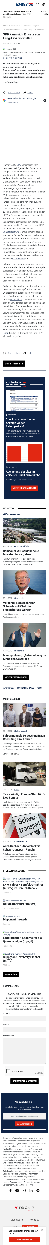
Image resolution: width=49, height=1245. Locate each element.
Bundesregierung (11, 232)
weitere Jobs (11, 974)
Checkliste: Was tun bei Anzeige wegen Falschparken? (20, 423)
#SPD (39, 688)
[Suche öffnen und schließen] (37, 4)
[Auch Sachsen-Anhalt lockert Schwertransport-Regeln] (24, 825)
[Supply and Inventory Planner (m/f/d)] (19, 954)
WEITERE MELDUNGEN (16, 677)
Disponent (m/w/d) (15, 919)
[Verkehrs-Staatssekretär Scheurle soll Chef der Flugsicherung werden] (24, 582)
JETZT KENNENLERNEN (24, 488)
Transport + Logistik (31, 26)
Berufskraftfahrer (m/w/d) (19, 903)
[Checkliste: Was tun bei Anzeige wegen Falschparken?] (24, 400)
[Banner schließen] (41, 1230)
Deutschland (16, 299)
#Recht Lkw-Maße (25, 688)
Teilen (30, 92)
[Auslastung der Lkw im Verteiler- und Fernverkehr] (24, 452)
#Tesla (16, 790)
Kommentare (14, 92)
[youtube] (17, 1190)
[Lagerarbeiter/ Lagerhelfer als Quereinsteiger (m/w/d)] (24, 933)
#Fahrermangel (20, 731)
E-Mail (5, 1014)
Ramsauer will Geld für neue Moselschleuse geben (21, 552)
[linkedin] (31, 1190)
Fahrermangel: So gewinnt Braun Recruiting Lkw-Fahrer (24, 737)
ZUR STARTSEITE (14, 363)
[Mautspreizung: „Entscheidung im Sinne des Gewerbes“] (24, 635)
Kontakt (34, 1219)
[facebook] (10, 1190)
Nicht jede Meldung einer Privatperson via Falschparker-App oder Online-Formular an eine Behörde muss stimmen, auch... (23, 433)
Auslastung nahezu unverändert (19, 480)
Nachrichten (16, 26)
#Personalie (11, 514)
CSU (6, 333)
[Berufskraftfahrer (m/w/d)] (15, 901)
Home (5, 26)
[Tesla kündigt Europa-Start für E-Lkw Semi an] (24, 774)
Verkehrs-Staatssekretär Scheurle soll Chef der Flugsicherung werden (19, 606)
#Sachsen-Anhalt (21, 841)
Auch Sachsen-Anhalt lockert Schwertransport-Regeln (21, 847)
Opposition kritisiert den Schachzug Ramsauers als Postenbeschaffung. (23, 615)
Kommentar (8, 1036)
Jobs (14, 1226)
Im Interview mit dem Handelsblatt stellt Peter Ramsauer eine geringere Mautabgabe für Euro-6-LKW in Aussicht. (23, 666)
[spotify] (37, 1190)
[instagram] (24, 1190)
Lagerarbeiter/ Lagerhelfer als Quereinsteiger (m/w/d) (22, 939)
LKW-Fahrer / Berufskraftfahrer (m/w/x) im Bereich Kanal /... (23, 886)
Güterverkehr (18, 258)
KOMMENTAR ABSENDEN (25, 1081)
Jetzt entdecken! (24, 1239)
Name (5, 1025)
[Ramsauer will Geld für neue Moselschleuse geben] (24, 530)
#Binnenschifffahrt (22, 546)
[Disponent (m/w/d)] (12, 916)
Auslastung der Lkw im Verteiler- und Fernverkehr (23, 473)
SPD (19, 165)
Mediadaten (17, 1219)
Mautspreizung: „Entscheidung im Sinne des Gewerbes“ (24, 657)
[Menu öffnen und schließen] (5, 4)
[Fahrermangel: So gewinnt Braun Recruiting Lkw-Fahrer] (24, 715)
